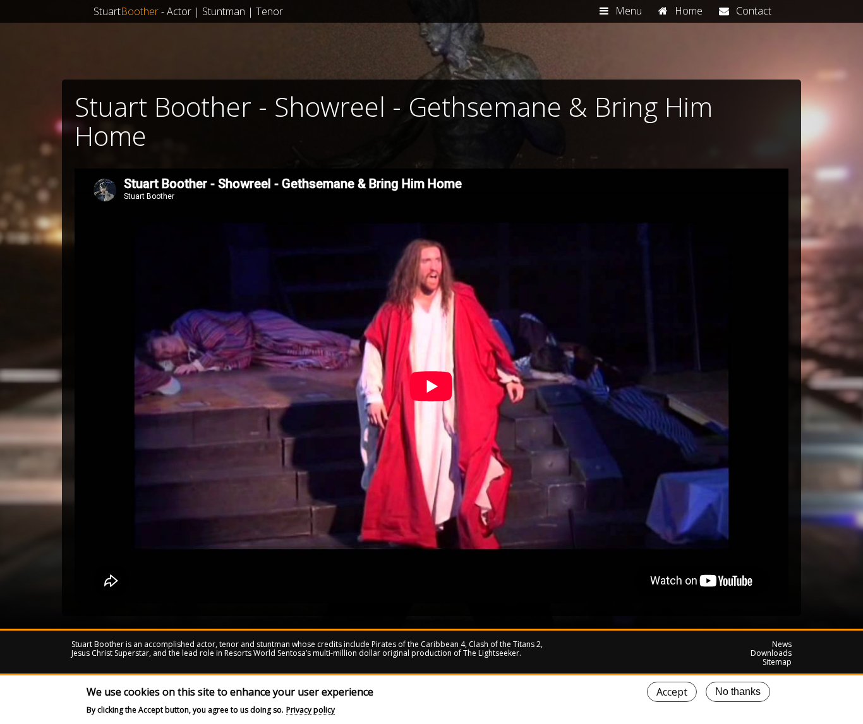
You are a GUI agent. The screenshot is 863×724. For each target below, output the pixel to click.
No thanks (738, 691)
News (782, 644)
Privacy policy (310, 710)
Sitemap (777, 662)
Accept (671, 692)
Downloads (771, 653)
